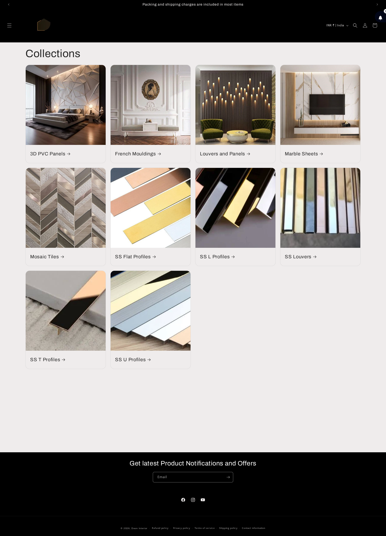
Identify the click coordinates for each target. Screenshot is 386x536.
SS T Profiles (45, 359)
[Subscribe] (228, 477)
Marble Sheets (301, 153)
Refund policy (160, 528)
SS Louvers (298, 256)
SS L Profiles (215, 256)
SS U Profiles (130, 359)
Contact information (253, 528)
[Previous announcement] (9, 4)
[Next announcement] (377, 4)
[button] (9, 25)
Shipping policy (228, 528)
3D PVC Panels (47, 153)
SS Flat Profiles (133, 256)
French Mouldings (135, 153)
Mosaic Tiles (44, 256)
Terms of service (205, 528)
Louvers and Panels (222, 153)
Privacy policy (181, 528)
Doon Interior (139, 528)
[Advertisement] (193, 409)
